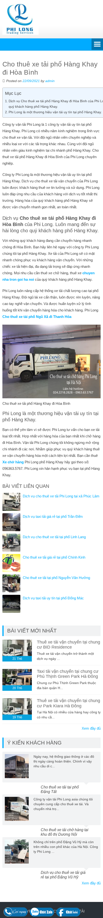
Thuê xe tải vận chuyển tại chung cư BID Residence (68, 645)
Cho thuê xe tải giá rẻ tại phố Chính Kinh (54, 557)
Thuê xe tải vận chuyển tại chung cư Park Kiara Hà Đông (68, 703)
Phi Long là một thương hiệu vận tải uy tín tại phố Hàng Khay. (55, 112)
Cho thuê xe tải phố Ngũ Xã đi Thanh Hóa (36, 317)
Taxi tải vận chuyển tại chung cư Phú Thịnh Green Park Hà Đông (67, 674)
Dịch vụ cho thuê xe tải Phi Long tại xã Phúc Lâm (61, 496)
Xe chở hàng (13, 462)
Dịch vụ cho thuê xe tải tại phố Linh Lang (54, 537)
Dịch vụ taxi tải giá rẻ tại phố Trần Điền (53, 516)
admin (50, 81)
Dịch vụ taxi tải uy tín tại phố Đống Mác (53, 598)
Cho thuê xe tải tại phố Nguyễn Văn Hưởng (56, 578)
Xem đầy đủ (91, 728)
